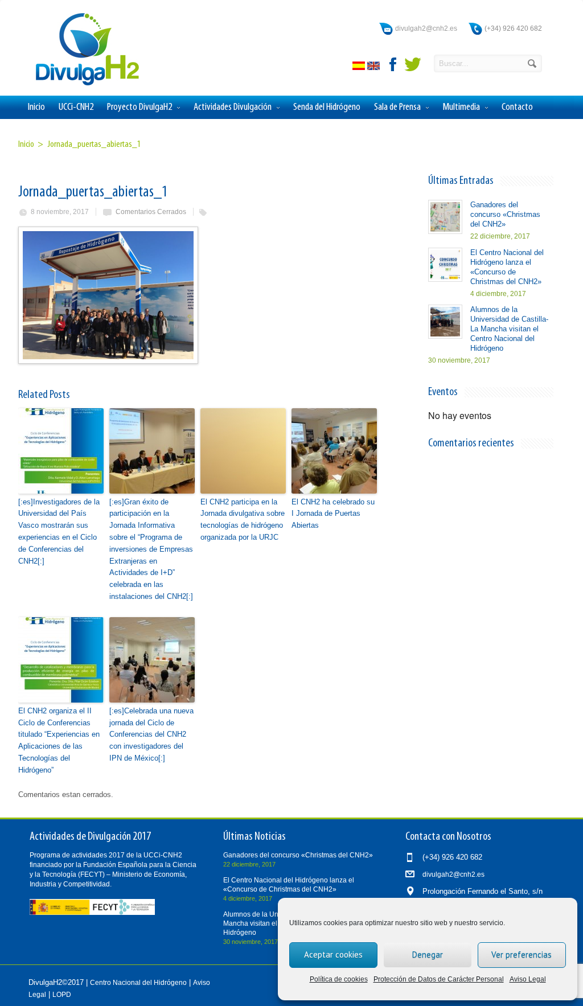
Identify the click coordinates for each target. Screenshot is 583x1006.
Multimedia (461, 107)
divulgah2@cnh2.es (426, 28)
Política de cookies (339, 979)
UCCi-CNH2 (76, 107)
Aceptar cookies (333, 954)
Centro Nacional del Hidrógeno (138, 983)
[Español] (359, 67)
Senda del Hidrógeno (326, 107)
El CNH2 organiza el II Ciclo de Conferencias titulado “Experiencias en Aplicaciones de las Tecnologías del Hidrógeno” (59, 740)
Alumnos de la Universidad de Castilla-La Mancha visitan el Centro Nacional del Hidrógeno (509, 328)
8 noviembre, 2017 (60, 212)
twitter (412, 64)
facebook (393, 64)
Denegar (427, 954)
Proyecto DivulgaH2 (139, 107)
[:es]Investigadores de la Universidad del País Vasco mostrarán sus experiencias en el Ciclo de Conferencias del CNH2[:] (59, 531)
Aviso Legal (528, 979)
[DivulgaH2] (82, 84)
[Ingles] (374, 67)
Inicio (36, 107)
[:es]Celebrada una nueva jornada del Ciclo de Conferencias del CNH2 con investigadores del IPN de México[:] (151, 734)
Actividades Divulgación (233, 107)
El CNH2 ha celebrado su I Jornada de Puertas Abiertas (333, 514)
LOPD (61, 995)
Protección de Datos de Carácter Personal (438, 979)
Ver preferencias (521, 954)
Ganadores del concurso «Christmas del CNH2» (505, 214)
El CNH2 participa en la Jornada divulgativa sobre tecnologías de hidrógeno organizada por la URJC (242, 519)
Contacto (517, 107)
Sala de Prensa (397, 107)
